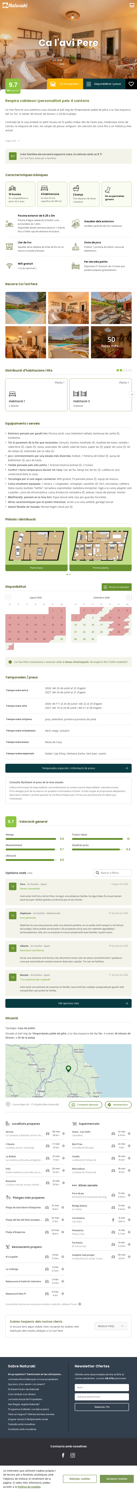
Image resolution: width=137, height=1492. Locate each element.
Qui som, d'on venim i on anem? (26, 1384)
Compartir (87, 1104)
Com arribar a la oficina (21, 1394)
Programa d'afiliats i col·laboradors (28, 1409)
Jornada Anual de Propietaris (25, 1399)
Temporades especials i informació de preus (68, 768)
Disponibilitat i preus (107, 84)
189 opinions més (68, 1003)
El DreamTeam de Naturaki (23, 1389)
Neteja (10, 834)
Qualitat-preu (80, 845)
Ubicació (11, 855)
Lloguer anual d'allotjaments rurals (28, 1419)
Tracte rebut (79, 834)
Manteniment (14, 845)
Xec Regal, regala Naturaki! (24, 1404)
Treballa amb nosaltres (21, 1424)
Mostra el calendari (119, 587)
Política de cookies (29, 1486)
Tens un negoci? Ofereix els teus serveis (31, 1414)
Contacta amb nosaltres (22, 1429)
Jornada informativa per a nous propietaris (33, 1379)
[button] (132, 394)
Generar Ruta (120, 1104)
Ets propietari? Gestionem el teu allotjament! (35, 1374)
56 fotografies (69, 84)
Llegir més (10, 140)
